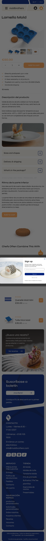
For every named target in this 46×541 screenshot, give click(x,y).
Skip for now (34, 277)
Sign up (34, 274)
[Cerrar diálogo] (44, 259)
